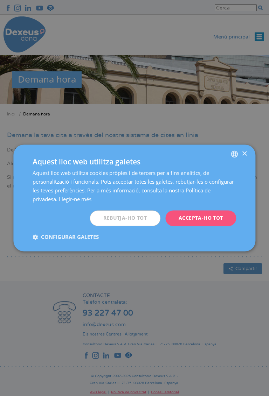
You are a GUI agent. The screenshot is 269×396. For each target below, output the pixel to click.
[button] (66, 237)
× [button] (244, 153)
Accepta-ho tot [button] (201, 218)
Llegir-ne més (75, 199)
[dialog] (134, 197)
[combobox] (234, 153)
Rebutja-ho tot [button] (125, 218)
